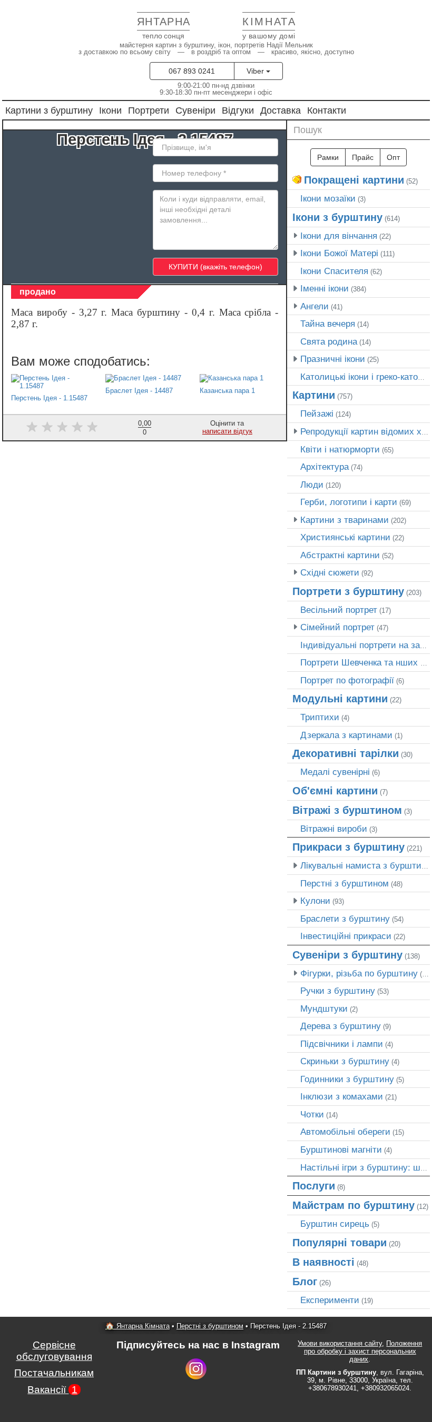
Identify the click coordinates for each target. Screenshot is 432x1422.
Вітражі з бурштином (347, 810)
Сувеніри (195, 110)
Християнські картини (345, 537)
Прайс (363, 157)
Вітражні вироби (333, 828)
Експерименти (329, 1300)
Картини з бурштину (49, 110)
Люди (311, 484)
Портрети (148, 110)
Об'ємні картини (335, 790)
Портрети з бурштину (348, 591)
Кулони (315, 900)
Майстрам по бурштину (353, 1205)
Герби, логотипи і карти (348, 502)
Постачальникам (54, 1372)
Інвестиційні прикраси (345, 936)
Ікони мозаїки (328, 198)
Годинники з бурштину (347, 1079)
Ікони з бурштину (337, 217)
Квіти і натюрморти (340, 449)
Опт (393, 157)
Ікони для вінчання (338, 235)
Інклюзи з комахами (341, 1096)
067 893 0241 (192, 71)
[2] (47, 427)
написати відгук (227, 431)
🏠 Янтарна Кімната (137, 1326)
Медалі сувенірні (335, 772)
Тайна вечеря (327, 323)
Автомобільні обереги (345, 1131)
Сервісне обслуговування (54, 1350)
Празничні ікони (332, 359)
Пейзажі (316, 413)
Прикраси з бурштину (348, 847)
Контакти (326, 110)
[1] (32, 427)
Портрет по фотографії (347, 680)
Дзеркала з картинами (346, 735)
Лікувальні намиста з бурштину (365, 865)
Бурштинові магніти (341, 1149)
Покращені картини (354, 180)
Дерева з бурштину (340, 1026)
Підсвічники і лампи (341, 1043)
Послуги (313, 1186)
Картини (313, 395)
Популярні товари (339, 1242)
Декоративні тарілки (345, 753)
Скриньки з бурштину (344, 1061)
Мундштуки (324, 1008)
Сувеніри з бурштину (347, 955)
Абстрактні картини (340, 555)
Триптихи (319, 717)
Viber (256, 71)
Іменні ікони (324, 288)
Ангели (314, 306)
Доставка (280, 110)
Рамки (328, 157)
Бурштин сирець (334, 1223)
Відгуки (238, 110)
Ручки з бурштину (337, 990)
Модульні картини (340, 698)
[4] (77, 427)
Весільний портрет (338, 609)
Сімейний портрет (337, 627)
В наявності (323, 1262)
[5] (92, 427)
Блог (304, 1281)
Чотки (312, 1114)
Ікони (110, 110)
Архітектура (324, 466)
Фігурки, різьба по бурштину (359, 973)
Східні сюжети (329, 572)
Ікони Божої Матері (339, 253)
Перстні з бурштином (344, 883)
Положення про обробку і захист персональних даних (363, 1351)
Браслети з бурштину (345, 918)
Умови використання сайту (340, 1343)
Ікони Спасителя (334, 271)
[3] (62, 427)
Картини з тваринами (344, 520)
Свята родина (328, 341)
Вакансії (52, 1389)
